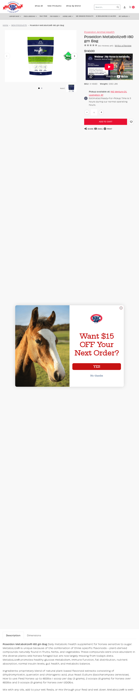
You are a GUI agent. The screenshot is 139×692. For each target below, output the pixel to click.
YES (96, 366)
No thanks (96, 375)
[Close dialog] (121, 308)
